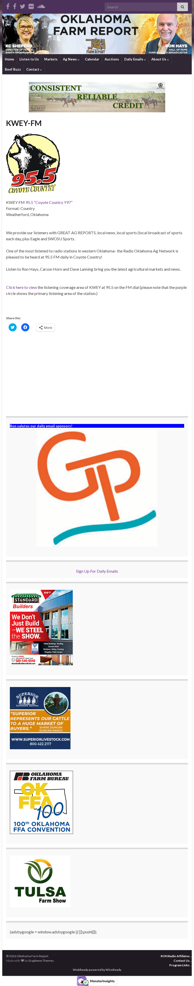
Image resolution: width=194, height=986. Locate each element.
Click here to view (21, 287)
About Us (159, 59)
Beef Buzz (13, 69)
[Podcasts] (41, 5)
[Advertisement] (97, 374)
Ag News (70, 59)
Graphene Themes (41, 960)
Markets (51, 59)
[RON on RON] (22, 5)
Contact (33, 69)
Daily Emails (134, 59)
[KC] (14, 5)
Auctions (112, 59)
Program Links (179, 965)
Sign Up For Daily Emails (97, 571)
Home (9, 59)
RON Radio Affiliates (175, 956)
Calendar (92, 59)
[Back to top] (182, 974)
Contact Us (181, 960)
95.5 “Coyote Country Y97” (49, 202)
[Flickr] (31, 5)
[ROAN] (8, 5)
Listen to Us (29, 59)
